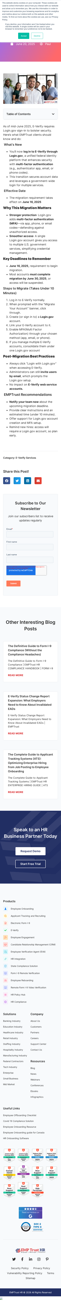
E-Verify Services (26, 457)
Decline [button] (37, 35)
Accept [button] (24, 35)
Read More (15, 675)
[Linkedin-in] (30, 1259)
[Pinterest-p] (47, 1259)
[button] (53, 114)
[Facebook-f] (22, 1259)
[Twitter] (14, 1259)
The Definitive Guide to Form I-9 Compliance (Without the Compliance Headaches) (29, 650)
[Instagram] (39, 1259)
